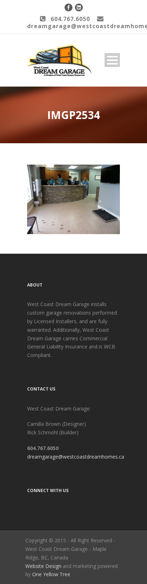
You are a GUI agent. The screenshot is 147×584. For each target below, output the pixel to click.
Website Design (43, 566)
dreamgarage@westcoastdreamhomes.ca (75, 456)
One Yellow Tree (51, 574)
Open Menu (112, 60)
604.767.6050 (70, 19)
